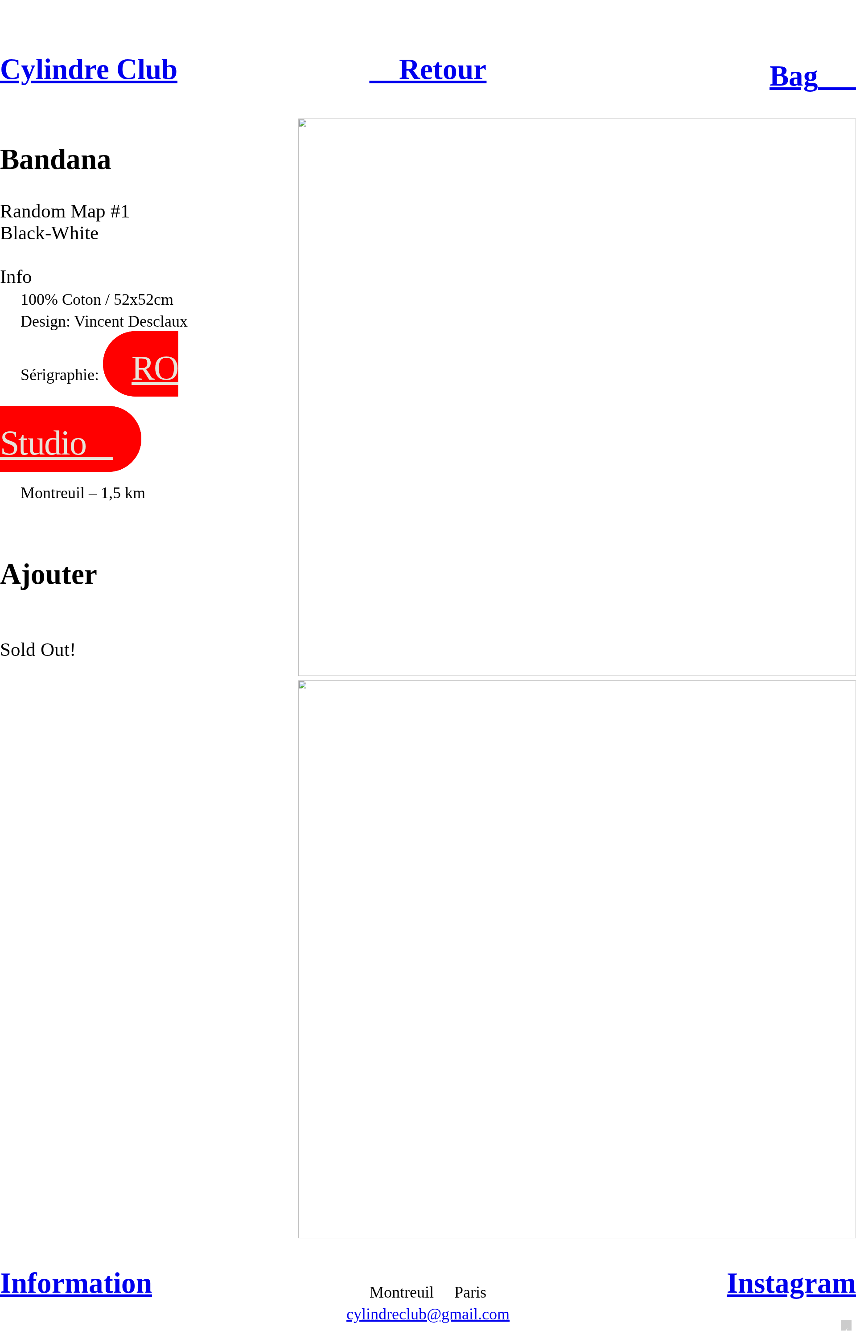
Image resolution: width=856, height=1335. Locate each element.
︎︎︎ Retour (427, 69)
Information (76, 1283)
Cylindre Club (88, 69)
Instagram (791, 1283)
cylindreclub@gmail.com (428, 1314)
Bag (813, 76)
